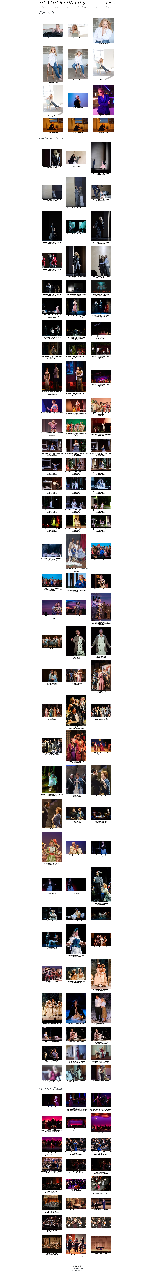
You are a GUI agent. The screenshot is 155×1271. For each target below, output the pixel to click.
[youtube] (110, 3)
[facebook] (103, 3)
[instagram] (106, 3)
